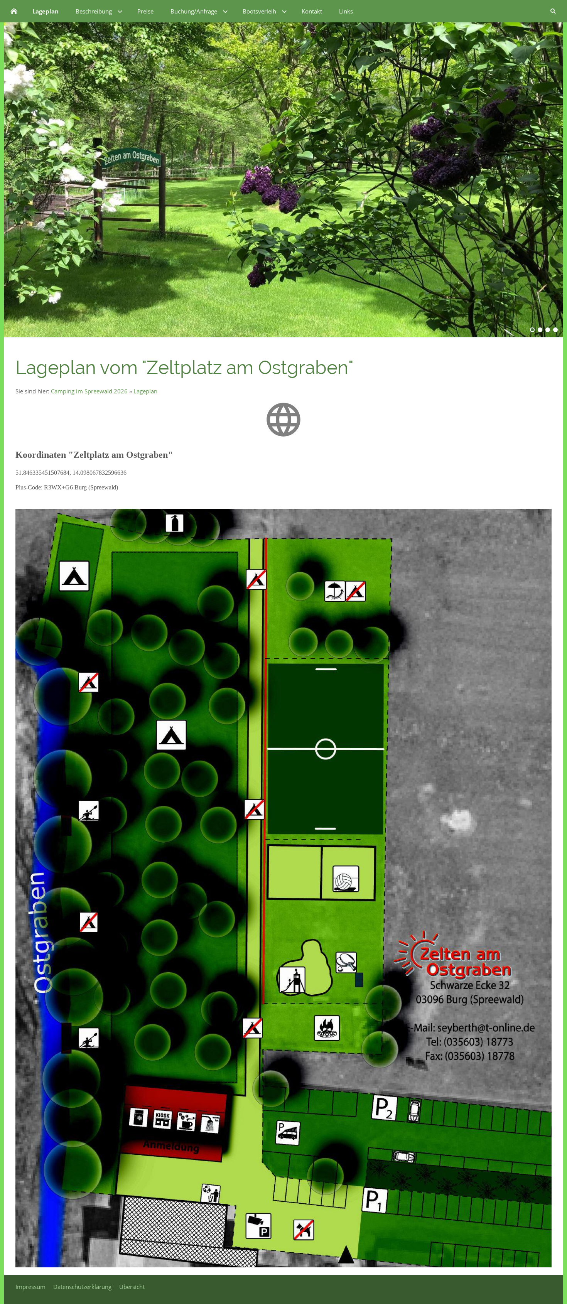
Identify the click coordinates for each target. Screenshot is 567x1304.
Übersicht (132, 1287)
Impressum (30, 1287)
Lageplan (145, 391)
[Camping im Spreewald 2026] (14, 11)
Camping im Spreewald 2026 (89, 391)
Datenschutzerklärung (82, 1287)
